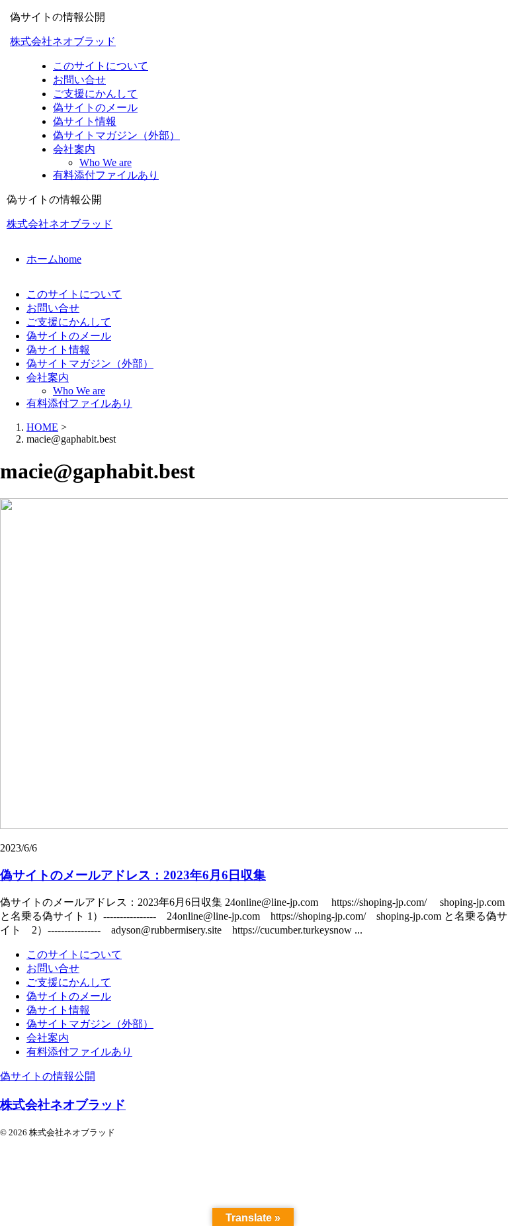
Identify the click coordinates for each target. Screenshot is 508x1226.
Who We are (79, 390)
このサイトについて (74, 294)
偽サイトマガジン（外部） (89, 363)
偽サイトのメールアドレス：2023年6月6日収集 (133, 875)
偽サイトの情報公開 (47, 1076)
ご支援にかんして (68, 322)
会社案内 (47, 377)
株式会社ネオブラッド (63, 41)
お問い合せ (52, 308)
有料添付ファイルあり (79, 403)
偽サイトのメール (68, 335)
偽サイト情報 (58, 349)
